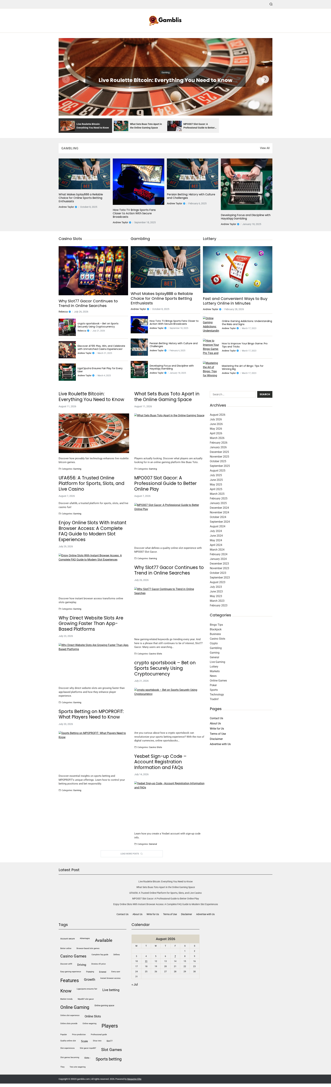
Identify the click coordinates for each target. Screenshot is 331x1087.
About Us (215, 723)
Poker (213, 685)
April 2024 (216, 545)
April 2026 (216, 433)
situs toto (97, 1041)
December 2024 (219, 507)
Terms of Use (218, 733)
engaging (90, 972)
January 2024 (218, 559)
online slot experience (69, 1015)
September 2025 (220, 466)
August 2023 (217, 582)
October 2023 (218, 573)
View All (265, 148)
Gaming (166, 72)
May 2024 (216, 540)
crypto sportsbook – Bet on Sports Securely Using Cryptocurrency (98, 325)
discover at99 (66, 964)
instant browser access (110, 978)
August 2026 (217, 414)
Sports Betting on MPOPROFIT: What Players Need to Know (91, 714)
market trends (66, 999)
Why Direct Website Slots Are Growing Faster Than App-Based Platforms (91, 623)
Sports (214, 689)
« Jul (135, 984)
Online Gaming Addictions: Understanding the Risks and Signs (247, 323)
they (62, 1067)
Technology (217, 694)
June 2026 (216, 424)
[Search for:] (232, 395)
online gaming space (104, 1005)
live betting (110, 990)
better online (65, 948)
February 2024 (218, 554)
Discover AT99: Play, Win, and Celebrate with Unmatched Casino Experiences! (101, 348)
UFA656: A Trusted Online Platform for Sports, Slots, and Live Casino (91, 483)
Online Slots (93, 1016)
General (153, 844)
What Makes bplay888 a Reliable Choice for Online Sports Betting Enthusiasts (81, 198)
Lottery (214, 666)
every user (115, 972)
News (213, 676)
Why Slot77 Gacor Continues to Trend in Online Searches (88, 303)
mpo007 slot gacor (86, 999)
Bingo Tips (216, 624)
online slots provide (68, 1023)
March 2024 (217, 549)
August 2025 (217, 470)
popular (63, 1034)
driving (81, 964)
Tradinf (214, 699)
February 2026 (218, 442)
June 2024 (216, 535)
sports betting (109, 1059)
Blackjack (216, 629)
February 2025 (218, 498)
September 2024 (220, 521)
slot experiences (67, 1048)
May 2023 (216, 596)
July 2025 (216, 475)
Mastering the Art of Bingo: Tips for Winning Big (242, 368)
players (110, 1026)
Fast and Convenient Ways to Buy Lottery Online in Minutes (235, 301)
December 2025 (219, 452)
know (66, 990)
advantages (85, 938)
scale (84, 1041)
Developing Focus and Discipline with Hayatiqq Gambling (245, 216)
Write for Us (217, 728)
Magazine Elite (134, 1079)
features (69, 980)
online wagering (89, 1023)
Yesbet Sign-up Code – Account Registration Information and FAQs (160, 761)
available (103, 940)
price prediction (79, 1034)
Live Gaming (217, 662)
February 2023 (218, 605)
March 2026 (217, 438)
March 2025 (217, 493)
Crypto (214, 643)
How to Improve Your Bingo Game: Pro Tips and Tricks (245, 345)
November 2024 (219, 512)
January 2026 (218, 447)
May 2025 (216, 484)
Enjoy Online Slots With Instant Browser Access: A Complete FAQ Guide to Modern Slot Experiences (92, 531)
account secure (67, 938)
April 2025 (216, 489)
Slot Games (111, 1049)
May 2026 (216, 428)
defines (116, 954)
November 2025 (219, 456)
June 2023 (216, 591)
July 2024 (216, 531)
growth (89, 979)
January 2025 (218, 503)
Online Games (218, 680)
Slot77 (110, 1041)
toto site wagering (78, 1067)
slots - (87, 1058)
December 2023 (219, 563)
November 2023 (219, 568)
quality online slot (68, 1041)
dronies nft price (98, 964)
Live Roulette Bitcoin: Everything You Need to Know (165, 80)
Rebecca (63, 311)
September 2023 (220, 577)
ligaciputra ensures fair (87, 989)
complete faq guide (100, 954)
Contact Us (216, 718)
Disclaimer (216, 739)
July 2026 (216, 419)
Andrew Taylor (66, 207)
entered (102, 972)
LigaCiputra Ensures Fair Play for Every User (100, 370)
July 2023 (216, 586)
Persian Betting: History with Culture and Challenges (191, 196)
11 (146, 961)
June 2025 (216, 479)
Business (215, 634)
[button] (265, 79)
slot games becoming (69, 1057)
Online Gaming (74, 1007)
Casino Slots (155, 653)
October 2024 (218, 517)
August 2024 (217, 526)
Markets (215, 671)
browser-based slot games (88, 948)
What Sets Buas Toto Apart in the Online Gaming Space (166, 396)
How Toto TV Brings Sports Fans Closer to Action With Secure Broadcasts (134, 213)
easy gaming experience (70, 972)
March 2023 (217, 600)
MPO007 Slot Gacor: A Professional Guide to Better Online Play (165, 483)
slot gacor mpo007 (88, 1048)
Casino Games (73, 956)
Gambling (216, 648)
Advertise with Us (220, 744)
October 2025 (218, 461)
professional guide (99, 1034)
